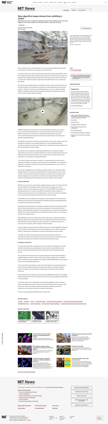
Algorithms (26, 301)
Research (40, 2)
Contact (25, 418)
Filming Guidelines (39, 408)
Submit (90, 10)
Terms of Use (55, 405)
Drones (32, 301)
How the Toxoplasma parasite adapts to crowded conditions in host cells (42, 360)
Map (13, 418)
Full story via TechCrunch (77, 105)
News (65, 2)
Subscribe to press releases (81, 391)
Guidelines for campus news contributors (81, 400)
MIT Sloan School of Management (27, 397)
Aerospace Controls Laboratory (78, 124)
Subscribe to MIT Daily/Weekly (81, 387)
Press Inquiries (21, 408)
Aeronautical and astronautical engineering (73, 301)
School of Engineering (76, 130)
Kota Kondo (74, 120)
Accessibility (15, 420)
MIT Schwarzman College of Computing (80, 132)
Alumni (69, 2)
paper (28, 170)
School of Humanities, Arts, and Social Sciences (30, 395)
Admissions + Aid (52, 2)
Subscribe (66, 10)
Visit (10, 418)
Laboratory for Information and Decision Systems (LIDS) (73, 303)
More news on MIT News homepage (26, 371)
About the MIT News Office (24, 405)
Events (15, 418)
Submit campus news (82, 395)
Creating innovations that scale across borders (80, 359)
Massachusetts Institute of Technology (17, 416)
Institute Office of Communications (55, 387)
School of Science (23, 399)
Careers (22, 418)
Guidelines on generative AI (81, 405)
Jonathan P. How (75, 122)
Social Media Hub (22, 420)
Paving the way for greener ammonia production (82, 334)
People (18, 418)
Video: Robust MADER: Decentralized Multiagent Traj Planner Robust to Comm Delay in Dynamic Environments (81, 116)
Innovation (46, 2)
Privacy (10, 420)
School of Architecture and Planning (28, 392)
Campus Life (60, 2)
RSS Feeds (55, 408)
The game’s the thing (77, 346)
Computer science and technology (54, 301)
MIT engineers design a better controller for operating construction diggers (43, 348)
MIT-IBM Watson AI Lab (23, 303)
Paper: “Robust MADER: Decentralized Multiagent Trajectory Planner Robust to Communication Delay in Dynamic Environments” (81, 77)
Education (35, 2)
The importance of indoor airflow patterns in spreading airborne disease (42, 335)
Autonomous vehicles (40, 301)
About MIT (74, 2)
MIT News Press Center (40, 405)
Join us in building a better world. (99, 418)
